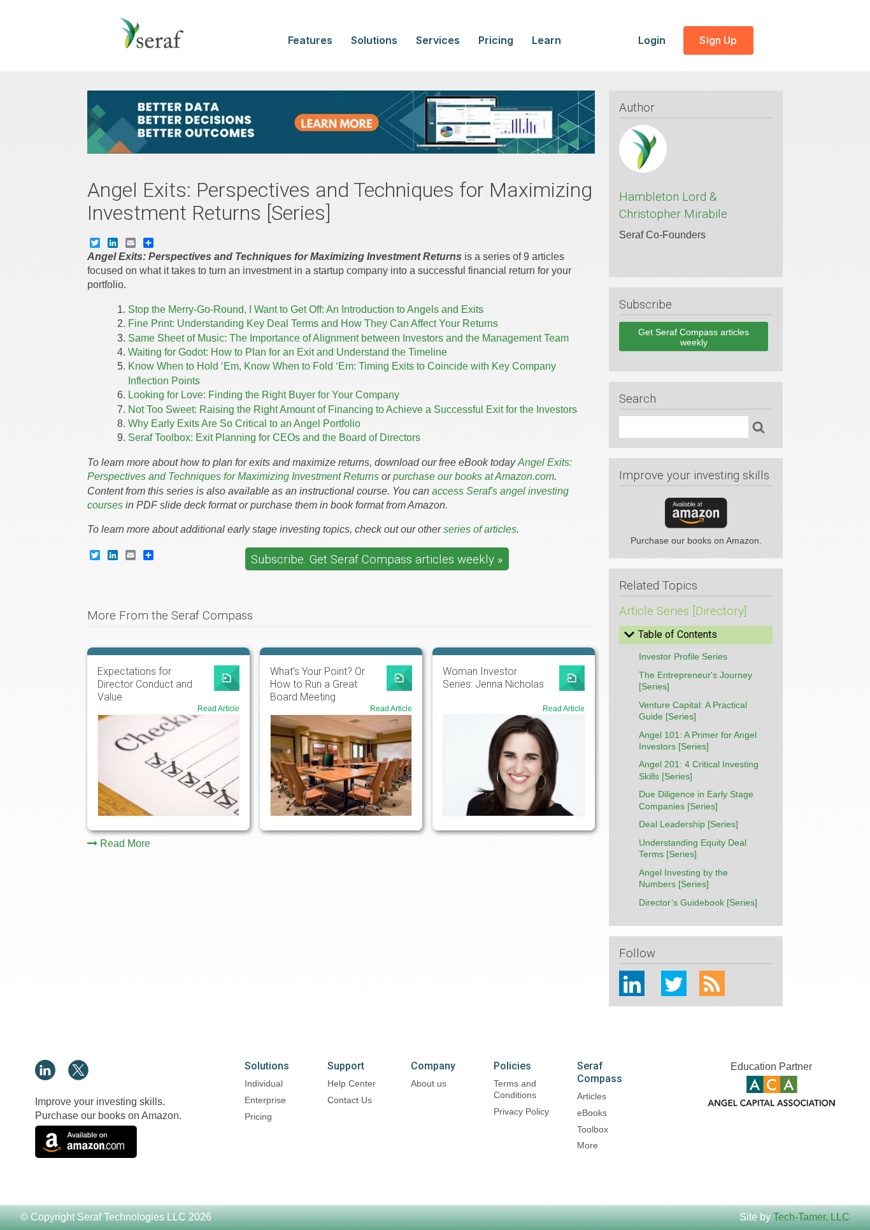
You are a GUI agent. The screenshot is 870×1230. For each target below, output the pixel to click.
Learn (546, 40)
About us (428, 1083)
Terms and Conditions (515, 1089)
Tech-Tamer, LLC (811, 1217)
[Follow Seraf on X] (78, 1076)
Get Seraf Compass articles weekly (693, 337)
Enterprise (265, 1100)
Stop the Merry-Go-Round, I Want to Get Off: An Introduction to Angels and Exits (305, 309)
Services (438, 40)
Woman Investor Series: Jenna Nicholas (493, 677)
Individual (264, 1083)
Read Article (218, 708)
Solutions (374, 40)
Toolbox (592, 1129)
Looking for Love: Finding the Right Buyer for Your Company (263, 394)
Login (653, 40)
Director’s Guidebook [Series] (698, 902)
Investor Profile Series (683, 656)
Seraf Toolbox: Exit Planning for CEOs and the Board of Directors (274, 437)
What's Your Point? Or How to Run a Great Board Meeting (317, 684)
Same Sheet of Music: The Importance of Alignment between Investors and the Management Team (348, 338)
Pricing (495, 40)
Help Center (351, 1083)
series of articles (480, 529)
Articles (591, 1096)
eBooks (592, 1113)
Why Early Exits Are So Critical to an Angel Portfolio (244, 423)
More (587, 1145)
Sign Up (718, 40)
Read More (125, 843)
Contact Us (349, 1100)
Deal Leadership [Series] (688, 824)
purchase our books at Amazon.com (473, 476)
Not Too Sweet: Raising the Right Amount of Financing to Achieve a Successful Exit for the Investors (352, 409)
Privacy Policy (521, 1111)
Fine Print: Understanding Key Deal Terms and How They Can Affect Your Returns (313, 323)
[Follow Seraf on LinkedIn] (45, 1076)
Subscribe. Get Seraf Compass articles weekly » (377, 560)
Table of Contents (677, 634)
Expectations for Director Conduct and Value (144, 684)
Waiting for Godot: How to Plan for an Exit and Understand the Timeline (287, 352)
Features (310, 40)
